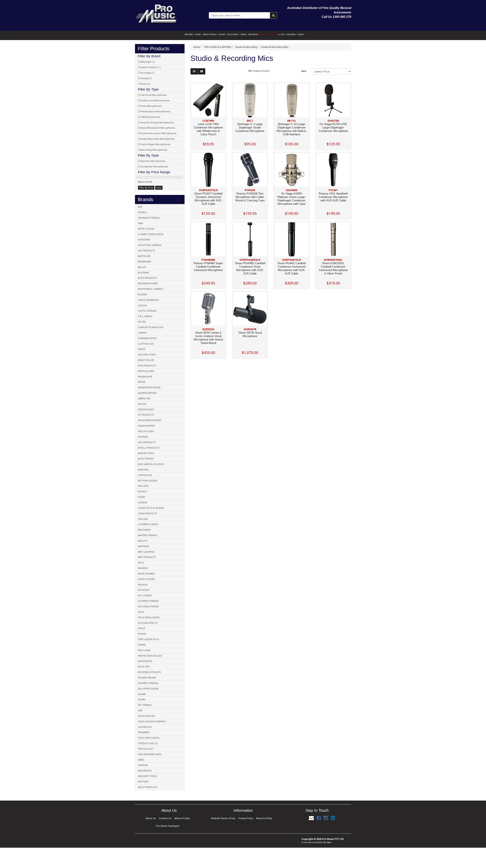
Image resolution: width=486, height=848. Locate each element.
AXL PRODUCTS (146, 250)
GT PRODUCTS (146, 414)
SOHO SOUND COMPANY (152, 721)
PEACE (141, 628)
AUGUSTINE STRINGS (150, 245)
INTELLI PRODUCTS (149, 447)
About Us (150, 818)
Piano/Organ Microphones (155, 144)
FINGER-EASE (145, 376)
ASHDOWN (144, 239)
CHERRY (142, 332)
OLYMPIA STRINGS (148, 601)
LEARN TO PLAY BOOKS (151, 508)
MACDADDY (144, 529)
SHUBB (142, 694)
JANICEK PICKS (146, 453)
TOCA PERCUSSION (148, 737)
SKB (140, 710)
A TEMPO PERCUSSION (150, 234)
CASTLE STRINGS (147, 310)
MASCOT (143, 540)
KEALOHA (143, 486)
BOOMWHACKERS (148, 283)
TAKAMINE (144, 732)
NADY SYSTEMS (146, 579)
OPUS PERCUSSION (149, 617)
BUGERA (142, 294)
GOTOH (142, 404)
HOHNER (143, 436)
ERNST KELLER (146, 360)
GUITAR (198, 34)
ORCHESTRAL (291, 34)
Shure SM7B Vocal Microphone (250, 334)
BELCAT (142, 267)
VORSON (143, 765)
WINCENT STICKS (147, 776)
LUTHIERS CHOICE (148, 524)
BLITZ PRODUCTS (147, 278)
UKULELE (222, 34)
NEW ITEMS (189, 34)
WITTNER (143, 781)
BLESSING (143, 272)
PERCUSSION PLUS (148, 639)
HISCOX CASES (146, 431)
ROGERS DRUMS (147, 677)
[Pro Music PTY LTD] (156, 13)
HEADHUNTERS (146, 425)
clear (159, 187)
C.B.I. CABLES (145, 316)
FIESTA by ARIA (146, 371)
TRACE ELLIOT (146, 748)
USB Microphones (150, 117)
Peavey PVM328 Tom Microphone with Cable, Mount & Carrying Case (250, 197)
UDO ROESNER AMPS (150, 754)
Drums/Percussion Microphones (158, 133)
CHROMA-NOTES (147, 338)
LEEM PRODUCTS (147, 513)
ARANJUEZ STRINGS (149, 217)
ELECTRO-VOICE (147, 354)
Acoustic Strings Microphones (157, 122)
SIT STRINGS (145, 705)
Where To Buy (168, 818)
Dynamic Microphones (152, 161)
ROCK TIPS (144, 666)
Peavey (145, 78)
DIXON (141, 349)
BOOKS (301, 34)
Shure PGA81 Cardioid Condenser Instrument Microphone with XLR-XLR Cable (291, 268)
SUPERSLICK (145, 727)
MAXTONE (143, 546)
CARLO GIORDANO (148, 300)
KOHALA (142, 491)
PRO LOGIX (144, 650)
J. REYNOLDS (145, 475)
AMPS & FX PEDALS (209, 34)
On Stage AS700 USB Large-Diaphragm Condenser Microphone (333, 127)
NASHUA (143, 584)
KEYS (283, 34)
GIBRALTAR (144, 398)
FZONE (141, 382)
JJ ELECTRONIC (146, 458)
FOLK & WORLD (232, 34)
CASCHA (142, 305)
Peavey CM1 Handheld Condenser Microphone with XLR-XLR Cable (333, 197)
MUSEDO (143, 568)
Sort (303, 71)
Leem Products (150, 67)
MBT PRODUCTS (147, 557)
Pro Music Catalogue (181, 818)
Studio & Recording (246, 47)
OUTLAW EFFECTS (148, 623)
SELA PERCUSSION (148, 688)
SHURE (141, 699)
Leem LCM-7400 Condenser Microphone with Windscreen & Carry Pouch (208, 129)
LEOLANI (143, 519)
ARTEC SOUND (146, 228)
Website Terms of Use (230, 818)
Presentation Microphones (155, 111)
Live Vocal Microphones (153, 95)
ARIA (140, 223)
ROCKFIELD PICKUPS (149, 672)
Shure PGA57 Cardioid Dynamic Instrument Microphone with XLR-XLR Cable (208, 198)
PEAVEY (142, 633)
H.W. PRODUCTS (147, 442)
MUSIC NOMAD (146, 573)
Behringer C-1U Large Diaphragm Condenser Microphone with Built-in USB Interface (291, 129)
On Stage (147, 72)
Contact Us (158, 818)
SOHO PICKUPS (146, 716)
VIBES (141, 759)
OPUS (141, 612)
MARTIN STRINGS (147, 535)
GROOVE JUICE (146, 409)
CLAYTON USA (146, 343)
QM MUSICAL (145, 661)
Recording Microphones (153, 149)
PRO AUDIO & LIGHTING (269, 34)
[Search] (273, 15)
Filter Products (153, 48)
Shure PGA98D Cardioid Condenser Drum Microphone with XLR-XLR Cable (250, 268)
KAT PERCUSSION (147, 480)
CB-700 (142, 321)
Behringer (147, 61)
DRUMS (243, 34)
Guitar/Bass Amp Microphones (157, 138)
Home (196, 47)
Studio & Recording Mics (274, 47)
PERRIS (142, 644)
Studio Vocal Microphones (155, 100)
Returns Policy (255, 818)
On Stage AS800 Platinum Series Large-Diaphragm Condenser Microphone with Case (291, 198)
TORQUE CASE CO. (148, 743)
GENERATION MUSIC (149, 387)
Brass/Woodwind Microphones (157, 127)
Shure (145, 83)
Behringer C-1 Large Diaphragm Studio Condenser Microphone (249, 127)
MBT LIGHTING (146, 551)
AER (140, 206)
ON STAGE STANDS (148, 606)
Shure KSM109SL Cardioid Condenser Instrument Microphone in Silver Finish (333, 268)
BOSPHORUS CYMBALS (150, 289)
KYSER (141, 497)
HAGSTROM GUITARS (149, 420)
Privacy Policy (244, 818)
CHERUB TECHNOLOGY (151, 327)
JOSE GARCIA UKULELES (151, 464)
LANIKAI (142, 502)
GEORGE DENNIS (147, 393)
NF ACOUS (143, 590)
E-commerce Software (312, 836)
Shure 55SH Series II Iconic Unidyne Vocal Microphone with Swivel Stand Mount (208, 337)
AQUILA (142, 212)
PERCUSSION (253, 34)
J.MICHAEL (143, 469)
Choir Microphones (151, 106)
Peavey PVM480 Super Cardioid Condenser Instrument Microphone (208, 267)
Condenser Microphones (154, 166)
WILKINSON (144, 770)
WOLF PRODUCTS (148, 787)
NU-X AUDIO (145, 595)
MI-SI (141, 562)
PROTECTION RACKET (150, 655)
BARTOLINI (144, 256)
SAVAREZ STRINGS (148, 683)
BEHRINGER (144, 261)
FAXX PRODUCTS (147, 365)
